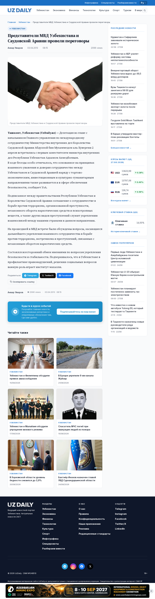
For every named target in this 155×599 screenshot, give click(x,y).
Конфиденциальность (92, 518)
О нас (82, 508)
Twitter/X (49, 275)
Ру (142, 3)
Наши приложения (90, 523)
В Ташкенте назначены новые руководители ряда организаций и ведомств (127, 324)
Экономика (59, 10)
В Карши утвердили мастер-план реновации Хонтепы (126, 135)
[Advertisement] (77, 591)
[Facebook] (82, 566)
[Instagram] (73, 566)
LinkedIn (120, 528)
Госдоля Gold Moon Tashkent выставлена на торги (127, 122)
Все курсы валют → (121, 200)
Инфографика (91, 3)
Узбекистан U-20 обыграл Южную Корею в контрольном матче (127, 275)
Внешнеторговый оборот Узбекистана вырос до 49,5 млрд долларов (126, 73)
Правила (84, 513)
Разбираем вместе (127, 3)
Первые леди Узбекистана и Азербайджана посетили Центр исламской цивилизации (126, 257)
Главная (12, 22)
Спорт (116, 10)
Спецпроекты (108, 3)
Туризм (127, 10)
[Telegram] (65, 566)
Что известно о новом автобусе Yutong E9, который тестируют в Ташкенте (127, 308)
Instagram (121, 513)
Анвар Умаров (15, 48)
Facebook (66, 275)
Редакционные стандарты (94, 533)
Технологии (89, 10)
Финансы (74, 10)
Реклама (84, 528)
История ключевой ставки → (125, 231)
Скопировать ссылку (24, 282)
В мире (139, 10)
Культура (104, 10)
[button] (144, 10)
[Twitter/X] (90, 566)
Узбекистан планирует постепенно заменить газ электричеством (125, 291)
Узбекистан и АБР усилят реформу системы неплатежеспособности (125, 56)
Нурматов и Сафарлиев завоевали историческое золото (125, 40)
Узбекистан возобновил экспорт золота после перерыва (124, 106)
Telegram (32, 275)
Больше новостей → (121, 147)
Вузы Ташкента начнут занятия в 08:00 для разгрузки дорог (123, 90)
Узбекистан (42, 10)
